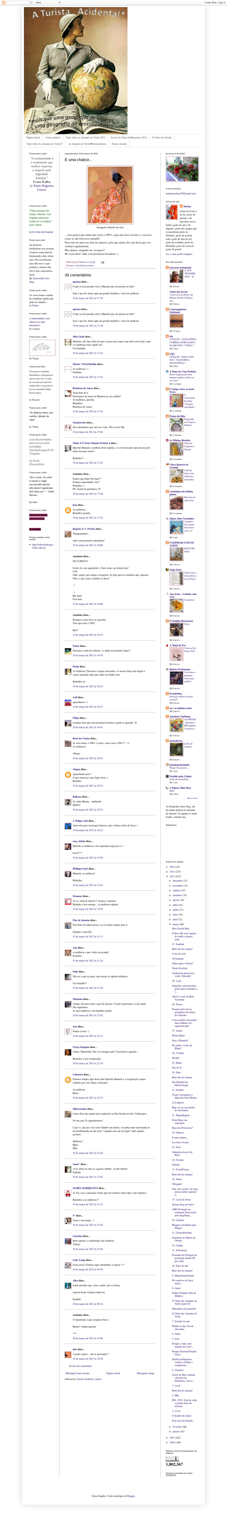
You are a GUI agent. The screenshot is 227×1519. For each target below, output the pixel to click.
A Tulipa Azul (80, 821)
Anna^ (76, 1164)
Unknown (78, 1074)
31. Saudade (178, 944)
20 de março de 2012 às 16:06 (88, 1338)
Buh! (172, 790)
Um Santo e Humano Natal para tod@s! (189, 677)
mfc (75, 1349)
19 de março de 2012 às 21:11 (88, 936)
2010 (172, 1442)
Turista (187, 206)
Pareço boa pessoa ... (179, 767)
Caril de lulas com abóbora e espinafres (189, 475)
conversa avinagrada (180, 267)
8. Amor (176, 1288)
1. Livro (176, 1411)
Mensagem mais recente (77, 1373)
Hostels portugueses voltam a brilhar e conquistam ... (182, 1362)
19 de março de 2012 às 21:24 (88, 960)
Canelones (189, 599)
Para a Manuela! (180, 1040)
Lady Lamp (79, 1260)
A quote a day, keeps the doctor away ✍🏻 (189, 526)
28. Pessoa (177, 1004)
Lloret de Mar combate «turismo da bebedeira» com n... (183, 1377)
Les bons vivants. (180, 1142)
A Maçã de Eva (178, 645)
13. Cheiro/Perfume (182, 1232)
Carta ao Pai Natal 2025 (190, 649)
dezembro (178, 880)
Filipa (76, 718)
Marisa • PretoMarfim (84, 364)
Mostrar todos (192, 798)
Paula (76, 666)
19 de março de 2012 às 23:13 (88, 1204)
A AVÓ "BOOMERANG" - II (189, 273)
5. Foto (175, 1338)
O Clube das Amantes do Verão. (184, 1315)
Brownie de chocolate (189, 499)
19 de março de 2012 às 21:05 (88, 909)
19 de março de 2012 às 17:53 (88, 517)
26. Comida (178, 1053)
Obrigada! (177, 1184)
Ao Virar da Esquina (42, 232)
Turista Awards (119, 143)
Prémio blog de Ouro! (183, 1204)
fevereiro (177, 1426)
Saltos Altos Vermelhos (182, 518)
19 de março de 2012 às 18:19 (88, 655)
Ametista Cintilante (180, 716)
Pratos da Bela (177, 416)
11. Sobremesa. (179, 1250)
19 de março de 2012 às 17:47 (88, 462)
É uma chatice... (180, 1137)
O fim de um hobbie (179, 779)
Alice (75, 1280)
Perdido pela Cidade (181, 776)
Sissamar (77, 896)
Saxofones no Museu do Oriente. (184, 1239)
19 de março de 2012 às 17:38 (88, 298)
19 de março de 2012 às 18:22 (88, 686)
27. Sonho (177, 1030)
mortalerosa (176, 740)
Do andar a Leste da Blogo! (182, 1046)
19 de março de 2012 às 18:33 (88, 706)
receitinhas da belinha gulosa (181, 493)
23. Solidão (178, 1090)
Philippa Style (80, 868)
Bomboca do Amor (83, 388)
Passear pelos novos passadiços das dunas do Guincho (183, 1012)
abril (175, 919)
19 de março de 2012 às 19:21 (88, 785)
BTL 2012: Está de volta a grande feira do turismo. (184, 1403)
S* (74, 1215)
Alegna (76, 769)
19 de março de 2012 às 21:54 (88, 987)
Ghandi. (176, 1164)
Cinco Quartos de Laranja (179, 466)
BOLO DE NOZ (189, 550)
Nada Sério (175, 570)
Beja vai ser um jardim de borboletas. (183, 1109)
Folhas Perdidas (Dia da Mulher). (184, 1294)
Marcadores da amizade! (184, 1308)
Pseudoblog (176, 693)
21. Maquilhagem (181, 1115)
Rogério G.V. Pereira (84, 529)
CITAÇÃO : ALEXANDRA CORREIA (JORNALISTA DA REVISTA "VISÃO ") (183, 342)
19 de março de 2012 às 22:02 (88, 1015)
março (176, 924)
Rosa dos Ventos (81, 738)
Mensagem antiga (145, 1373)
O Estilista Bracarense (181, 621)
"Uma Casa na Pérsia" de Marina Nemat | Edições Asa (181, 297)
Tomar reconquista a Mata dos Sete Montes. (184, 1096)
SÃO (172, 354)
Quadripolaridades (180, 765)
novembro (178, 885)
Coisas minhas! (52, 137)
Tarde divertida (179, 968)
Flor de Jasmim (81, 920)
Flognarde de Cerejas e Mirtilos (190, 422)
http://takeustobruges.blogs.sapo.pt (43, 546)
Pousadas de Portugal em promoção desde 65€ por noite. (184, 1258)
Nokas (76, 646)
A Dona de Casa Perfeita (183, 371)
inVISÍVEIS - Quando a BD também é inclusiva (190, 724)
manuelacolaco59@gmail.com (181, 193)
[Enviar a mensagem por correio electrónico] (102, 261)
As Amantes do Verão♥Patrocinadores (87, 143)
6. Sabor (176, 1333)
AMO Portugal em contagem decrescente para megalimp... (184, 1212)
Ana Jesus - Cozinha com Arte (183, 595)
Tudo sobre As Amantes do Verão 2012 (85, 137)
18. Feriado (178, 1159)
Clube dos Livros (179, 292)
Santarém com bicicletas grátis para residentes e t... (184, 988)
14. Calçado (178, 1220)
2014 (172, 866)
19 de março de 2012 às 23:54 (88, 1225)
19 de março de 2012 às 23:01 (88, 1176)
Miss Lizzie (78, 336)
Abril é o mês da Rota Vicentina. (183, 998)
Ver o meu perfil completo (179, 254)
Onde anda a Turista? (182, 963)
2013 (172, 871)
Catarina (77, 1236)
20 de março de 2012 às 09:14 (88, 1304)
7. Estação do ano (181, 1321)
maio (175, 914)
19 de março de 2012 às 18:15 (88, 634)
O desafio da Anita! (182, 1415)
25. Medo (177, 1062)
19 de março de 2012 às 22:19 (88, 1063)
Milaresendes (80, 1109)
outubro (177, 890)
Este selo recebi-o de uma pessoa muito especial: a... (185, 1192)
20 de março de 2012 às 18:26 (88, 1358)
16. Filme (177, 1179)
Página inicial (33, 137)
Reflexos (77, 796)
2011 (172, 1437)
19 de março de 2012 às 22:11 (88, 1035)
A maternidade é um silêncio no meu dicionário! (39, 322)
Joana (187, 623)
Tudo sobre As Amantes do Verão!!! (45, 143)
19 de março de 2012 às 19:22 (88, 830)
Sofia (75, 971)
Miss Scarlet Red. (181, 928)
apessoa (77, 281)
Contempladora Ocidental (178, 310)
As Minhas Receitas (180, 440)
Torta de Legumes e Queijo (189, 446)
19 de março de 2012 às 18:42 (88, 758)
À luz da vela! (179, 953)
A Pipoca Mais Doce (180, 788)
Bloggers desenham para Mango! (184, 1226)
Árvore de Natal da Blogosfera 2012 (128, 137)
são (171, 336)
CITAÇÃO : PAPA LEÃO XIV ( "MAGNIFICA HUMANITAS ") (182, 360)
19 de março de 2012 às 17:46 (88, 432)
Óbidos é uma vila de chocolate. (182, 1327)
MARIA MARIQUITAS (85, 1188)
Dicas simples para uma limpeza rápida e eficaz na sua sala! (182, 377)
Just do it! (177, 1067)
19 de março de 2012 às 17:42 (88, 353)
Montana (77, 999)
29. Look (176, 981)
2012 (172, 876)
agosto (176, 900)
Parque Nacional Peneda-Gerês (184, 1353)
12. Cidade (177, 1245)
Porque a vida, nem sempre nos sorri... (182, 1345)
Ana (75, 947)
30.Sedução (178, 958)
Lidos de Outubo (188, 745)
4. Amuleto (177, 1370)
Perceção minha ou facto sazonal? (181, 698)
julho (176, 905)
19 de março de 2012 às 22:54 (88, 1153)
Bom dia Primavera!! (182, 1127)
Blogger (131, 1496)
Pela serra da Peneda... (183, 1420)
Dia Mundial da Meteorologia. (180, 1083)
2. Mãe (175, 1395)
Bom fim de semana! (182, 948)
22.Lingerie (178, 1102)
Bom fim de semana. (182, 1077)
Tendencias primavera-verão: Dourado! (183, 974)
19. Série (176, 1147)
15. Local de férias (181, 1199)
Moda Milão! (178, 1035)
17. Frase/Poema (180, 1169)
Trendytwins (79, 422)
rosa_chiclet (79, 841)
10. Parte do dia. (180, 1265)
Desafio (175, 1057)
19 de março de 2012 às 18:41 (88, 727)
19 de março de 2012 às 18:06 (88, 545)
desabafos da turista (85, 265)
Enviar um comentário (80, 1366)
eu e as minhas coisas (181, 708)
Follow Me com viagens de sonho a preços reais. (184, 936)
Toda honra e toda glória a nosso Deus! (190, 575)
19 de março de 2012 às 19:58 (88, 857)
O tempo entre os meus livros (182, 390)
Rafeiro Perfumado (180, 669)
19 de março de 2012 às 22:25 (88, 1097)
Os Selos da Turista (161, 137)
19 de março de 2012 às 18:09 (88, 604)
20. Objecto (178, 1132)
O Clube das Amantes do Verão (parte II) (184, 1302)
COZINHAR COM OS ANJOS (182, 544)
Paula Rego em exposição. (179, 1121)
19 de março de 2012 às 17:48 (88, 493)
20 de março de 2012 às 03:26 (88, 1269)
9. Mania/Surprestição (183, 1275)
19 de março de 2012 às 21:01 (88, 885)
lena (75, 505)
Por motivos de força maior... (182, 1282)
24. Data (176, 1072)
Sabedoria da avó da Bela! (182, 1153)
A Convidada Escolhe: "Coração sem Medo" (189, 401)
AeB (75, 697)
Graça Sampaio (81, 1047)
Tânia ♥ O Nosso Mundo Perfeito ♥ (91, 443)
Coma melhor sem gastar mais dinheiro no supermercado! (184, 1023)
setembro (177, 895)
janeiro (176, 1431)
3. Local (176, 1385)
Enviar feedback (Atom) (89, 1379)
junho (176, 909)
